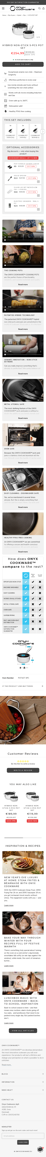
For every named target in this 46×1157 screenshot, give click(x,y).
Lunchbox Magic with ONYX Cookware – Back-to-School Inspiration (21, 1001)
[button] (43, 8)
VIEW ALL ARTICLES (23, 1031)
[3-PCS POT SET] (11, 796)
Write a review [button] (23, 770)
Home (4, 15)
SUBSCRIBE (23, 1142)
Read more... (7, 1065)
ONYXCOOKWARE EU (24, 1151)
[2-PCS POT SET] (32, 796)
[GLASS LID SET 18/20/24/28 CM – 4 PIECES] (9, 190)
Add (38, 169)
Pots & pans (11, 15)
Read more (23, 284)
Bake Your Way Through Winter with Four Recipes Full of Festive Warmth (22, 942)
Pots (24, 15)
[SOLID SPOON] (9, 177)
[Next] (43, 132)
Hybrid (19, 15)
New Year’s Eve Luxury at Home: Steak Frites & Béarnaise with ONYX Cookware (21, 882)
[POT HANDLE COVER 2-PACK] (9, 165)
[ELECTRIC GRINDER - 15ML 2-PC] (9, 204)
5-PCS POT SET (33, 15)
